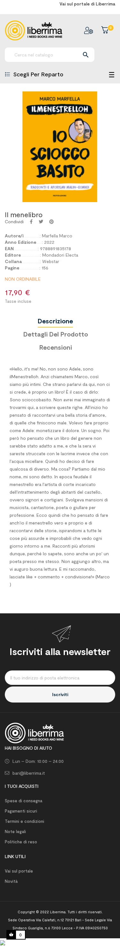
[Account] (88, 30)
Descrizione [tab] (55, 321)
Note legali (15, 831)
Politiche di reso (21, 841)
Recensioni (55, 347)
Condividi (31, 221)
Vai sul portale (19, 871)
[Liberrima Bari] (34, 732)
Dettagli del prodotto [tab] (55, 334)
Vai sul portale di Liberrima (87, 3)
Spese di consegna (23, 800)
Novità (11, 881)
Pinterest (51, 221)
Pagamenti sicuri (21, 811)
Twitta (41, 221)
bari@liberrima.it (28, 773)
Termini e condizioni (24, 821)
